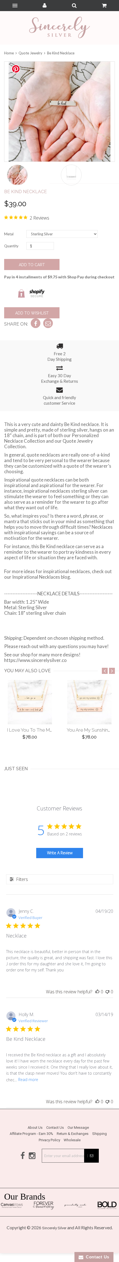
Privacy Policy (49, 1140)
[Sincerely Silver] (59, 28)
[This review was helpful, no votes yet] (97, 992)
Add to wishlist (32, 313)
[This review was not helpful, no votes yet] (107, 992)
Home (9, 53)
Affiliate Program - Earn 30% (31, 1134)
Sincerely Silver (54, 1228)
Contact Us (55, 1127)
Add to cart (32, 265)
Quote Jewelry (30, 53)
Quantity (11, 246)
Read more (28, 1079)
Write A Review (60, 852)
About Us (35, 1127)
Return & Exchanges (73, 1134)
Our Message (78, 1127)
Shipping (99, 1134)
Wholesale (72, 1140)
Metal (9, 234)
